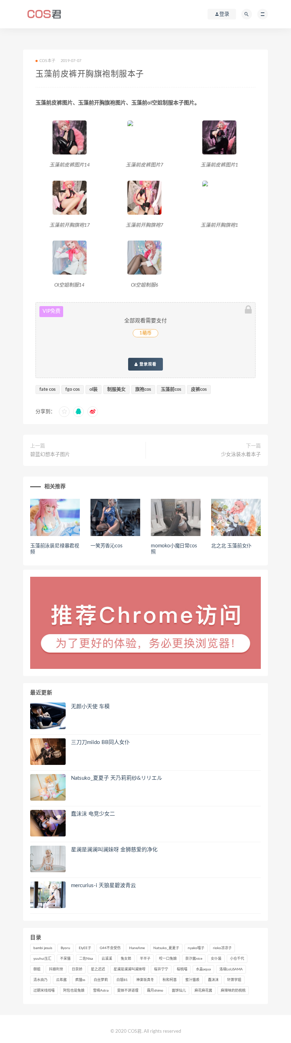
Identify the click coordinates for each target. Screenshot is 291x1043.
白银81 (122, 980)
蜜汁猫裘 (192, 980)
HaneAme (137, 948)
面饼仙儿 (179, 990)
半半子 (145, 958)
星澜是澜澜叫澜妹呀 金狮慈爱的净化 (114, 849)
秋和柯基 (170, 980)
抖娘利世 (56, 969)
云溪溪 (106, 958)
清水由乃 (40, 980)
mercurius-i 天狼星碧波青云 (103, 885)
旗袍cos (143, 389)
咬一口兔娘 (168, 958)
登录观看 (147, 364)
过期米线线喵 (44, 990)
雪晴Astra (101, 990)
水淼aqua (203, 969)
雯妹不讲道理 (127, 990)
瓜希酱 (61, 980)
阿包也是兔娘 (73, 990)
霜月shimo (155, 990)
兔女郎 (126, 958)
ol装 (93, 389)
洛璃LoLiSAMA (231, 969)
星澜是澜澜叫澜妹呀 (130, 969)
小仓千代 (237, 958)
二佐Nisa (86, 958)
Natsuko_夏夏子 (166, 948)
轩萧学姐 (234, 980)
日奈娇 (77, 969)
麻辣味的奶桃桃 (233, 990)
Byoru (65, 948)
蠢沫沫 (213, 980)
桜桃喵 (182, 969)
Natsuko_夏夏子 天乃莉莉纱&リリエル (116, 778)
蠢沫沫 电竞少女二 (93, 814)
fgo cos (72, 389)
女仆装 (216, 958)
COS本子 (47, 61)
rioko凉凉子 (222, 948)
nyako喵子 (196, 948)
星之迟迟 (98, 969)
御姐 (36, 969)
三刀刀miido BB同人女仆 (100, 742)
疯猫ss (80, 980)
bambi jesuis (42, 948)
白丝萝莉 (101, 980)
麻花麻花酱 (203, 990)
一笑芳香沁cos (106, 545)
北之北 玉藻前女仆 (231, 545)
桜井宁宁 (161, 969)
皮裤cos (199, 389)
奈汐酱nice (193, 958)
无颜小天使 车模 (90, 706)
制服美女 (116, 389)
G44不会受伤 (110, 948)
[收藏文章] (64, 411)
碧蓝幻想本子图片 (50, 454)
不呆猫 (65, 958)
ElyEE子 (85, 948)
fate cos (47, 389)
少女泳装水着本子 (241, 454)
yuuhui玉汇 (42, 958)
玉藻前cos (171, 389)
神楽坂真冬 (145, 980)
